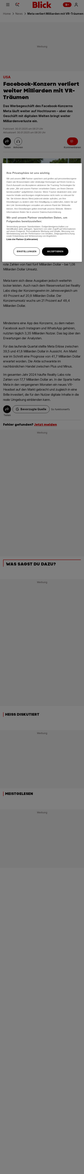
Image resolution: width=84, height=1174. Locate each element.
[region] (42, 212)
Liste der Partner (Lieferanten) (22, 239)
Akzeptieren (55, 251)
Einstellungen (26, 251)
